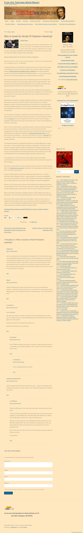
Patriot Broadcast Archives (25, 24)
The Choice (64, 309)
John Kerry (46, 135)
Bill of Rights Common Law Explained (46, 24)
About (12, 21)
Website (6, 483)
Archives (25, 21)
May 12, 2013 (11, 31)
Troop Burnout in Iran (65, 266)
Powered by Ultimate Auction (76, 532)
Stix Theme (24, 527)
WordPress (14, 527)
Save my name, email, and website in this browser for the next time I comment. (24, 489)
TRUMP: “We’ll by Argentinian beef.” (70, 210)
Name (6, 470)
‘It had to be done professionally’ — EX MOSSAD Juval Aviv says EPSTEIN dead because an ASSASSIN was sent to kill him (67, 312)
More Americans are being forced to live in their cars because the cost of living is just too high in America (67, 287)
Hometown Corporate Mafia (51, 21)
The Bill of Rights (10, 24)
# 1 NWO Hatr (33, 222)
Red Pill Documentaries (68, 21)
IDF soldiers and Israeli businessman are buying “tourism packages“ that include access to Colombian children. (67, 263)
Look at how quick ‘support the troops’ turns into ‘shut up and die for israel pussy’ (67, 258)
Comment (7, 461)
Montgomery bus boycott (17, 168)
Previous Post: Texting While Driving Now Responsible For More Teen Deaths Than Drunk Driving (15, 230)
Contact (18, 21)
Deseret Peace (24, 40)
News (51, 31)
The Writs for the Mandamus (67, 24)
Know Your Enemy (35, 21)
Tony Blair (11, 118)
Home (6, 21)
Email (5, 476)
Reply (7, 273)
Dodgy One (9, 249)
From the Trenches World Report (21, 2)
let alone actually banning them (37, 133)
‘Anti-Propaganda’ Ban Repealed (67, 76)
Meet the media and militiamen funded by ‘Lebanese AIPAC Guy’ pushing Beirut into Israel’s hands (66, 282)
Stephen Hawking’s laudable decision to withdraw (22, 71)
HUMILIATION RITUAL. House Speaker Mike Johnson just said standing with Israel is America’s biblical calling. (66, 188)
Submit (76, 171)
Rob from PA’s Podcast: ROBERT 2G (67, 63)
